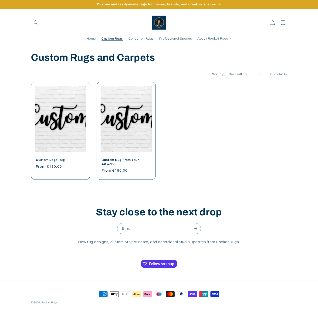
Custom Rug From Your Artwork (120, 162)
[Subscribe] (195, 228)
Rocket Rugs (49, 302)
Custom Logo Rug (50, 160)
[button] (36, 22)
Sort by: (218, 74)
